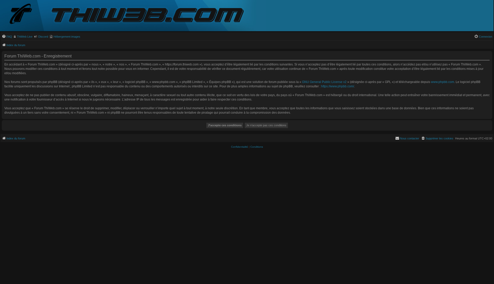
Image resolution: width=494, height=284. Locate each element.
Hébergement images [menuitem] (67, 36)
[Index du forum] (25, 14)
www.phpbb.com (442, 82)
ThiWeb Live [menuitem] (24, 36)
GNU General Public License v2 (324, 82)
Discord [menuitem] (43, 36)
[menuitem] (7, 37)
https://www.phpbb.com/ (337, 86)
